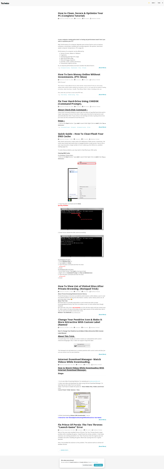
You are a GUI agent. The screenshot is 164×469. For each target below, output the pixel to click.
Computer (73, 127)
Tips (80, 67)
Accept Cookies (98, 465)
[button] (149, 3)
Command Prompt (66, 127)
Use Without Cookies (87, 465)
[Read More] (102, 67)
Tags (159, 2)
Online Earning (72, 94)
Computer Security (66, 67)
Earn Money (64, 94)
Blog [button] (153, 2)
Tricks (89, 127)
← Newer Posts (64, 450)
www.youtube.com (95, 381)
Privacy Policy (95, 462)
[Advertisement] (82, 29)
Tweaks (84, 67)
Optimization (74, 67)
